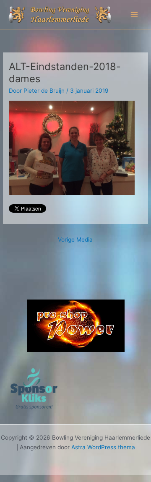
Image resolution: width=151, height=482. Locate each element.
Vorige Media (75, 239)
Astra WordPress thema (103, 447)
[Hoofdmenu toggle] (134, 14)
